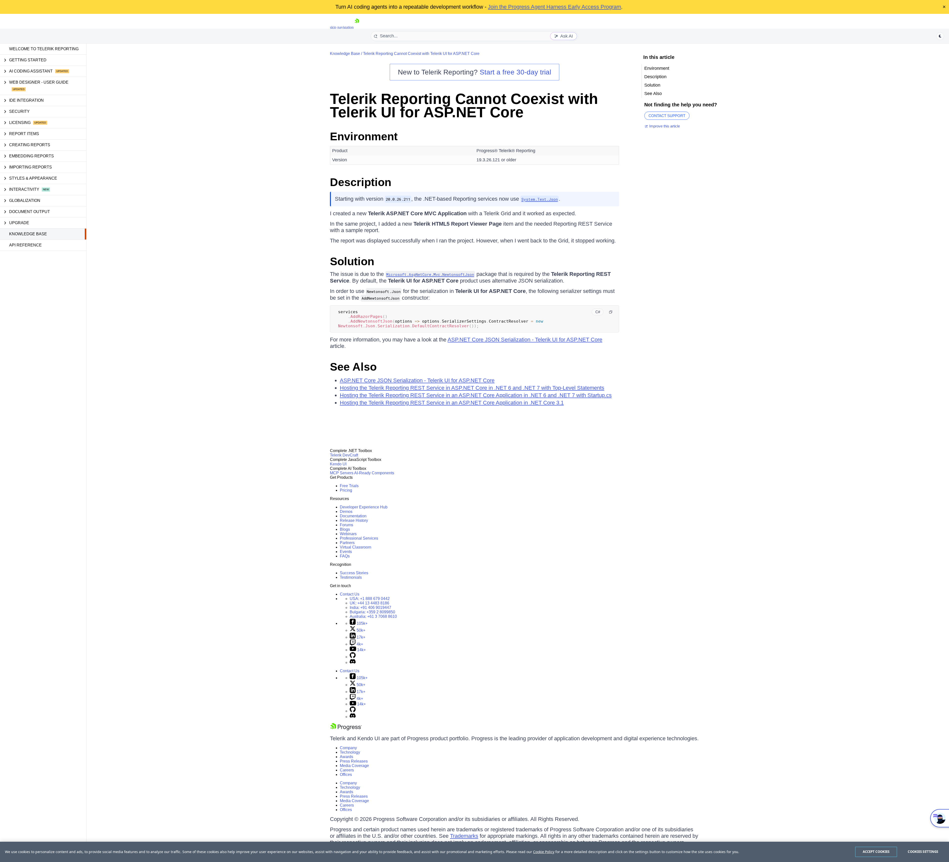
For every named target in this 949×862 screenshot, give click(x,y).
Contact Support (666, 116)
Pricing (346, 490)
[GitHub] (353, 657)
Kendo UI (338, 464)
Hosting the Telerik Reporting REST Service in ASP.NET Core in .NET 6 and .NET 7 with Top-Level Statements (472, 388)
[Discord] (353, 662)
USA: (370, 599)
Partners (347, 543)
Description (360, 182)
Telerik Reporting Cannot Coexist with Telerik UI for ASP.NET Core (421, 53)
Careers (347, 770)
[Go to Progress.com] (346, 729)
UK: (369, 603)
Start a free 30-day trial (515, 72)
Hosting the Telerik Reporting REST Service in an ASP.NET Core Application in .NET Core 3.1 (452, 403)
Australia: (373, 616)
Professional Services (359, 538)
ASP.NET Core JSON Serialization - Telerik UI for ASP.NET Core (525, 339)
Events (346, 552)
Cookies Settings (923, 851)
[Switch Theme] (940, 36)
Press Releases (354, 761)
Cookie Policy (543, 851)
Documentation (353, 516)
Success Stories (354, 573)
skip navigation (342, 27)
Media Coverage (354, 766)
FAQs (345, 556)
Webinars (348, 534)
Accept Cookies (876, 851)
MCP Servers (341, 473)
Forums (346, 525)
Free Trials (349, 486)
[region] (474, 852)
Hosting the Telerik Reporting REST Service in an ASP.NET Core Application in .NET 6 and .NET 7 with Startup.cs (476, 395)
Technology (350, 752)
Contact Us (349, 594)
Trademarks (464, 836)
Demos (346, 511)
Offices (346, 774)
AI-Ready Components (374, 473)
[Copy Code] (610, 312)
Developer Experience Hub (364, 507)
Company (348, 748)
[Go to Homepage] (357, 27)
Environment (364, 136)
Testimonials (351, 577)
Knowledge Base (28, 234)
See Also (353, 366)
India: (370, 607)
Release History (354, 520)
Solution (352, 261)
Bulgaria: (372, 612)
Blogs (345, 529)
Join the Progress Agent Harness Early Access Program (554, 7)
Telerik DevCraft (344, 455)
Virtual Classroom (355, 547)
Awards (346, 757)
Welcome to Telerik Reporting (44, 49)
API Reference (25, 245)
